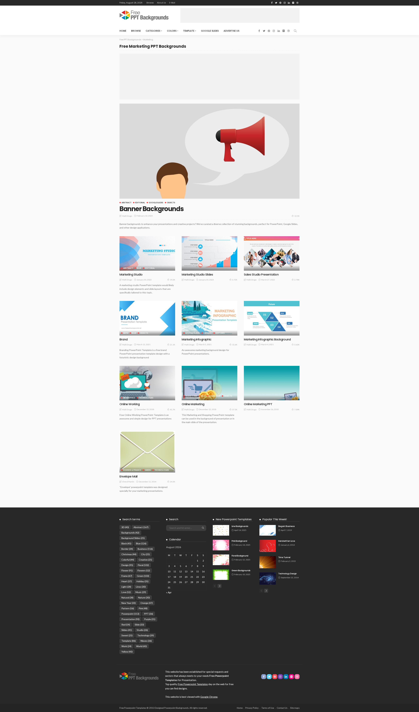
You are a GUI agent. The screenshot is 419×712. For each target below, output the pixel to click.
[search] (295, 31)
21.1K (172, 344)
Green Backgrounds (241, 570)
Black (126, 543)
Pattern (127, 608)
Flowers (143, 570)
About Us (161, 2)
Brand (123, 339)
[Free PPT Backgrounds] (139, 675)
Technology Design (287, 573)
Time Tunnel (284, 557)
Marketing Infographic (196, 339)
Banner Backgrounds (151, 208)
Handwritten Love (286, 541)
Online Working (129, 404)
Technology (145, 635)
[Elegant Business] (267, 530)
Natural (127, 597)
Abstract (126, 202)
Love (126, 592)
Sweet (127, 635)
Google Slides (210, 30)
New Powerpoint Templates (234, 519)
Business (145, 548)
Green (148, 470)
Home (122, 30)
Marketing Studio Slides (197, 274)
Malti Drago (127, 216)
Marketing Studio (130, 274)
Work (126, 646)
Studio (142, 630)
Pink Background (239, 541)
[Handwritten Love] (267, 546)
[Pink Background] (221, 545)
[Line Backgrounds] (221, 530)
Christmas (128, 554)
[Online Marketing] (209, 383)
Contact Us (282, 708)
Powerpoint (130, 613)
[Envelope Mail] (147, 452)
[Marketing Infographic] (209, 318)
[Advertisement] (240, 15)
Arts (125, 333)
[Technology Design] (267, 578)
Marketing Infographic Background (267, 339)
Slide (139, 624)
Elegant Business (286, 526)
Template (188, 30)
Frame (126, 575)
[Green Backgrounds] (221, 574)
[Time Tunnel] (267, 562)
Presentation (130, 619)
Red (125, 624)
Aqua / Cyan (191, 396)
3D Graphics (129, 398)
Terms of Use (267, 708)
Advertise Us (231, 30)
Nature (144, 597)
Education (214, 396)
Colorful (127, 559)
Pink (143, 608)
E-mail (172, 2)
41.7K (172, 409)
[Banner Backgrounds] (209, 151)
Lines (141, 586)
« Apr (169, 592)
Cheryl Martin (128, 481)
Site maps (295, 708)
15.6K (234, 344)
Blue (139, 268)
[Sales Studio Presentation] (272, 253)
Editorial (140, 202)
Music (141, 592)
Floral (143, 565)
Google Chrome (209, 696)
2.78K (297, 279)
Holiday (142, 581)
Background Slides (133, 538)
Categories (153, 30)
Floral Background (240, 555)
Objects (171, 202)
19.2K (172, 279)
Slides (126, 630)
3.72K (234, 279)
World (141, 646)
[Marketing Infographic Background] (272, 318)
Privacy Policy (252, 708)
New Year (128, 603)
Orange (146, 603)
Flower (127, 570)
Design (127, 565)
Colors (171, 30)
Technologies (146, 398)
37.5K (234, 409)
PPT (148, 613)
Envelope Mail (128, 476)
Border (127, 548)
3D (125, 527)
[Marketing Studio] (147, 253)
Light (126, 586)
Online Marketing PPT (258, 404)
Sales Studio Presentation (261, 274)
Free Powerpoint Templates (193, 684)
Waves (146, 640)
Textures (220, 333)
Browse (150, 2)
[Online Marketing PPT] (272, 383)
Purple (149, 619)
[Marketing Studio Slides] (209, 253)
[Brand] (147, 318)
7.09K (297, 409)
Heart (126, 581)
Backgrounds (130, 532)
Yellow (127, 651)
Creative (145, 559)
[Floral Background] (221, 559)
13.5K (297, 216)
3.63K (297, 344)
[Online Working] (147, 383)
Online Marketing (193, 404)
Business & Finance (132, 470)
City (145, 554)
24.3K (172, 481)
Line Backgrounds (240, 526)
